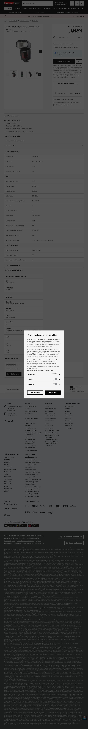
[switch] (55, 379)
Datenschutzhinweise (32, 370)
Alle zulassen (52, 393)
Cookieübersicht (49, 370)
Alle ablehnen (35, 393)
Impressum (41, 370)
